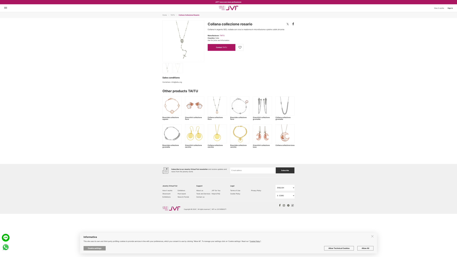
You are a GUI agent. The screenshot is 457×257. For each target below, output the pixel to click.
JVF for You (216, 190)
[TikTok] (292, 205)
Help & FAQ (216, 194)
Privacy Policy (256, 190)
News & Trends (183, 197)
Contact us (200, 197)
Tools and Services (203, 194)
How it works (439, 8)
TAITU (173, 15)
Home (164, 15)
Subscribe (285, 170)
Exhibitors (181, 190)
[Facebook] (280, 205)
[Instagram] (283, 205)
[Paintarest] (288, 205)
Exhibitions (166, 197)
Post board (182, 194)
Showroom (166, 194)
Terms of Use (235, 190)
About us (199, 190)
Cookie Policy (235, 194)
